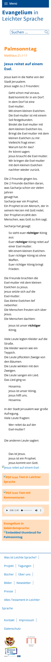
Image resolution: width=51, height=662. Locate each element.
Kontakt (9, 620)
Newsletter (23, 583)
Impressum (26, 620)
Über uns (24, 574)
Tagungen (24, 566)
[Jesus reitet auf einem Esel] (20, 467)
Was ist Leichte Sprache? (20, 557)
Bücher (9, 574)
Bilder (8, 583)
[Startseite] (25, 10)
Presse (8, 591)
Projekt (9, 566)
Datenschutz (12, 628)
